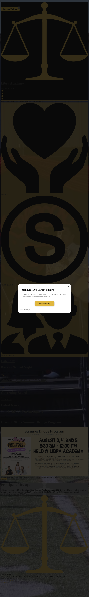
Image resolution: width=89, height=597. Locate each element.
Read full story (44, 304)
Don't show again (25, 310)
